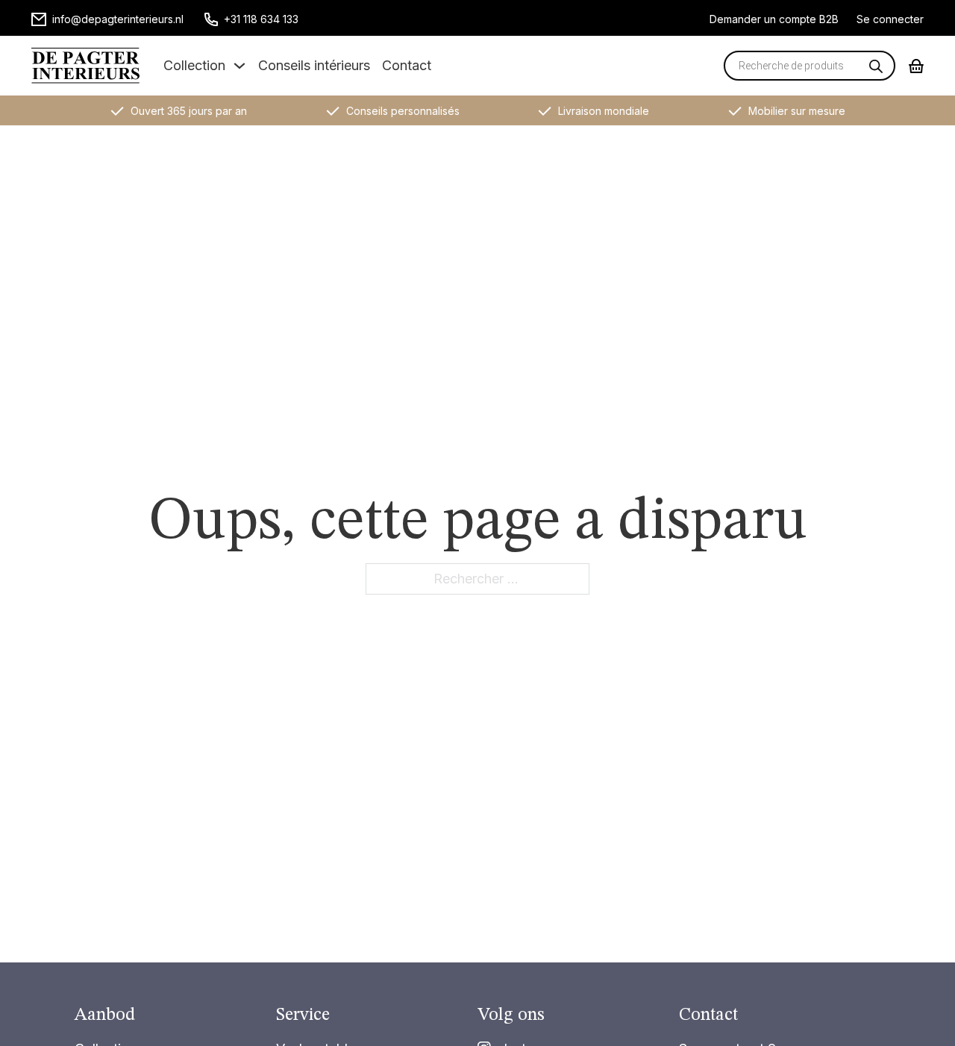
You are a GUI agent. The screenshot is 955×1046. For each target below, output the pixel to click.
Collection (194, 65)
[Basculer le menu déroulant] (239, 65)
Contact (406, 65)
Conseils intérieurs (314, 65)
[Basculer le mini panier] (916, 66)
